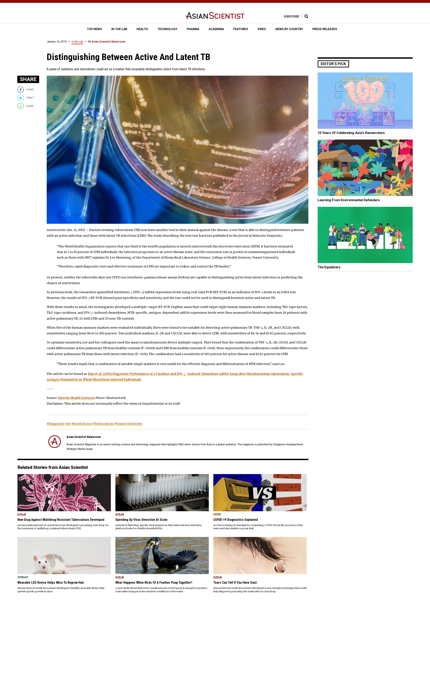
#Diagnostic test (59, 424)
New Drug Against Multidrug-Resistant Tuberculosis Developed (60, 520)
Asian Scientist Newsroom (108, 41)
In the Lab (77, 41)
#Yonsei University (128, 424)
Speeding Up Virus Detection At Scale (141, 520)
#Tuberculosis (103, 424)
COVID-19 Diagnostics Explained (235, 520)
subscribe (291, 16)
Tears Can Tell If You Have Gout (235, 582)
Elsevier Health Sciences (76, 398)
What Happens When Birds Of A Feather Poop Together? (153, 582)
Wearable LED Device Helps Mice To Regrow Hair (50, 582)
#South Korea (81, 424)
